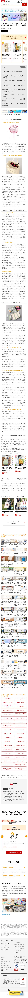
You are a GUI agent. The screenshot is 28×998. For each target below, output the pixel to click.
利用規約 (2, 959)
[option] (14, 837)
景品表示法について (18, 950)
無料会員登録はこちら (14, 852)
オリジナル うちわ (8, 9)
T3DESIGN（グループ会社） (19, 962)
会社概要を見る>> (6, 914)
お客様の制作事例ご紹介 (19, 946)
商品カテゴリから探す (5, 943)
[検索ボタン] (24, 4)
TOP (2, 9)
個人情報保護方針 (4, 965)
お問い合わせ (17, 942)
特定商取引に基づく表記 (5, 961)
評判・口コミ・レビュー (19, 944)
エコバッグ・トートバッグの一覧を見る (14, 522)
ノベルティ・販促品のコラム (10, 11)
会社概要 (2, 957)
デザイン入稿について (5, 949)
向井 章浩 (10, 789)
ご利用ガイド (3, 945)
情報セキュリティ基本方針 (6, 967)
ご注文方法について (5, 947)
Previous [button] (2, 836)
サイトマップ (17, 952)
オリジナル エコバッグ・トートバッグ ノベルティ (14, 10)
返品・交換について (5, 963)
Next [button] (26, 836)
